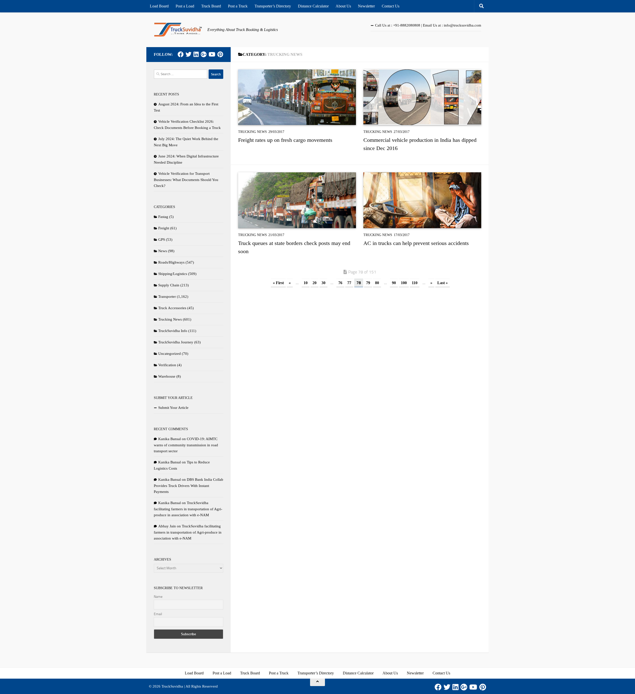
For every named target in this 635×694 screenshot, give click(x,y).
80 (377, 283)
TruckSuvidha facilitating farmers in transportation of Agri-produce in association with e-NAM (188, 509)
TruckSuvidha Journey (175, 342)
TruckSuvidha (172, 686)
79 (368, 283)
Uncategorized (169, 354)
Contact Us (390, 6)
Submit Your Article (173, 408)
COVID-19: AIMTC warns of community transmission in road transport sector (186, 445)
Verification (167, 365)
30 (323, 283)
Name (158, 597)
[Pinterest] (220, 54)
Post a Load (185, 6)
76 (340, 283)
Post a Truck (238, 6)
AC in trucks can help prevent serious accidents (416, 243)
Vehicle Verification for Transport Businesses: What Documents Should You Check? (186, 180)
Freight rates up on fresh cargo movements (285, 140)
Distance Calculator (313, 6)
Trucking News (252, 132)
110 (414, 283)
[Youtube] (212, 54)
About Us (343, 6)
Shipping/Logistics (172, 274)
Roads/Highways (171, 262)
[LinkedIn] (196, 54)
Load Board (159, 6)
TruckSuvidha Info (172, 331)
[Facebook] (181, 54)
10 (306, 283)
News (162, 251)
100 (404, 283)
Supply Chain (168, 285)
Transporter (167, 297)
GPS (161, 239)
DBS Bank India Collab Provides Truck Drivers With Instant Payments (188, 486)
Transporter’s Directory (272, 6)
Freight (163, 228)
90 (394, 283)
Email (158, 614)
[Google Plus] (204, 54)
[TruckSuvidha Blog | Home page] (178, 29)
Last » (442, 283)
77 (349, 283)
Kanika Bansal (169, 439)
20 (315, 283)
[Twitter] (188, 54)
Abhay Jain (167, 526)
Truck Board (211, 6)
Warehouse (166, 376)
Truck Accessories (172, 308)
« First (278, 283)
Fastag (163, 217)
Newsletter (366, 6)
